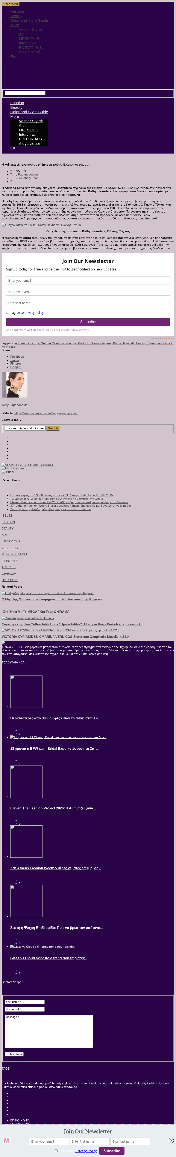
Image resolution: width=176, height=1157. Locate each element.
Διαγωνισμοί (29, 52)
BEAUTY (8, 528)
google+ (16, 367)
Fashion (17, 11)
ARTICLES (9, 567)
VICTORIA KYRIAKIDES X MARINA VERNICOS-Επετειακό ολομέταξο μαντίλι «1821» (66, 636)
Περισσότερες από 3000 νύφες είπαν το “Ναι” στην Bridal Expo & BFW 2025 (61, 495)
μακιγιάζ (7, 1087)
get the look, (82, 343)
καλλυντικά (55, 1087)
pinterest (16, 363)
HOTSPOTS (10, 580)
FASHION (8, 522)
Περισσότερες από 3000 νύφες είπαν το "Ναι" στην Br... (55, 718)
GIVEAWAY (9, 573)
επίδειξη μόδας (37, 1087)
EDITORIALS (30, 47)
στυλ (72, 1083)
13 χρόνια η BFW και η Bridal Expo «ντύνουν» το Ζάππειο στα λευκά (56, 498)
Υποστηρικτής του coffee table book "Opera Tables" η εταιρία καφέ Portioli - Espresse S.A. (72, 624)
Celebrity (140, 1083)
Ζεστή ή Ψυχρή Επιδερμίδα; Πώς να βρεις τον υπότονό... (56, 928)
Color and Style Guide (29, 20)
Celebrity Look (28, 178)
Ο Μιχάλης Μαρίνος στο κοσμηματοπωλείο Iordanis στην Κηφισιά (52, 599)
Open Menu (10, 4)
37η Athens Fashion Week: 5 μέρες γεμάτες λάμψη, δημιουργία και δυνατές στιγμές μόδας (71, 505)
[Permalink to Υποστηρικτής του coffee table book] (28, 618)
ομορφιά (45, 1083)
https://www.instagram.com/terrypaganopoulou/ (46, 413)
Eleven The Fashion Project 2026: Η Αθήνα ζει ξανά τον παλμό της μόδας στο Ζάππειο (69, 502)
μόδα (21, 1083)
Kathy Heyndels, (124, 343)
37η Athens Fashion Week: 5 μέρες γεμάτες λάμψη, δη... (55, 868)
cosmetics (19, 1087)
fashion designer (158, 1083)
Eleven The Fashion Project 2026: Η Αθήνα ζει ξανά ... (53, 808)
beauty (56, 1083)
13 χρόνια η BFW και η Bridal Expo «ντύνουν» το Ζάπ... (54, 748)
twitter (14, 360)
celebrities (114, 1083)
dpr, (38, 343)
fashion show (97, 1083)
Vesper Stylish (31, 29)
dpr (4, 1083)
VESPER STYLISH (14, 554)
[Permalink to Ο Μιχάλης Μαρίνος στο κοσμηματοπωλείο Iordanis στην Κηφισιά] (48, 593)
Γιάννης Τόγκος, (147, 343)
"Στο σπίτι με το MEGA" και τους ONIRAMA (36, 611)
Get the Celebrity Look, (57, 343)
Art (21, 34)
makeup (128, 1083)
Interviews (27, 43)
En (12, 56)
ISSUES (7, 515)
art (78, 1083)
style (64, 1083)
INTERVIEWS (11, 541)
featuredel (32, 1083)
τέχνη (84, 1083)
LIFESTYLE (29, 38)
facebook (17, 356)
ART (5, 535)
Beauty (16, 16)
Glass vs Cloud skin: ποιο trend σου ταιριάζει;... (48, 958)
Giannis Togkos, (102, 343)
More (14, 25)
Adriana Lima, (25, 343)
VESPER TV (10, 548)
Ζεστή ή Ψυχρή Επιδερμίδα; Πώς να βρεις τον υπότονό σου (50, 509)
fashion (11, 1083)
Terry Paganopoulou (24, 174)
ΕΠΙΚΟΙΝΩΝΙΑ (20, 1120)
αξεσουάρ (70, 1087)
